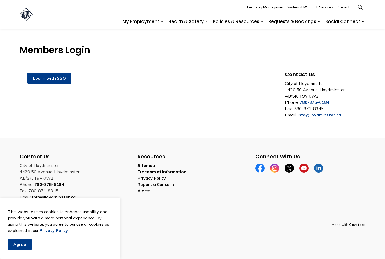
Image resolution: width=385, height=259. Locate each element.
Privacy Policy (54, 230)
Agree (19, 244)
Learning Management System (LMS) (278, 7)
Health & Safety (186, 21)
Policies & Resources (236, 21)
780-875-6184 (314, 102)
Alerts (144, 190)
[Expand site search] (360, 7)
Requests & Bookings (292, 21)
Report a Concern (156, 184)
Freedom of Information (162, 171)
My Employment (141, 21)
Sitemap (146, 165)
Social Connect (342, 21)
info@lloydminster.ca (319, 114)
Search (344, 7)
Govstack (357, 225)
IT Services (324, 7)
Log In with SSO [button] (49, 78)
